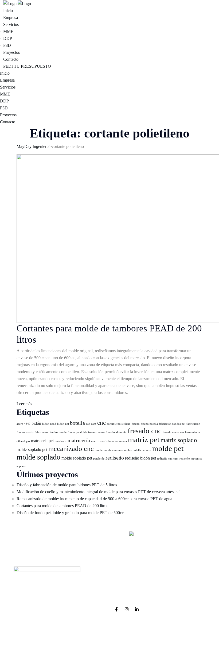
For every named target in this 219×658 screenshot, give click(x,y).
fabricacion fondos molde (51, 432)
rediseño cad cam (167, 458)
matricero (61, 441)
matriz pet (143, 439)
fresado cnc (144, 431)
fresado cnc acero (173, 432)
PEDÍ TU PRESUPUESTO (27, 66)
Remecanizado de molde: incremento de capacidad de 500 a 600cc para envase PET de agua (94, 498)
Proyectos (11, 52)
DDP (7, 38)
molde (99, 450)
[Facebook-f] (116, 609)
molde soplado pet (76, 458)
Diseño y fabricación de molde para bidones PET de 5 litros (67, 485)
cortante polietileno (119, 423)
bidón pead (49, 423)
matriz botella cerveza (113, 441)
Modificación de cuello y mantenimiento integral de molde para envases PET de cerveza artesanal (99, 491)
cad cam (91, 423)
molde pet (167, 448)
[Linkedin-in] (136, 609)
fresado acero (96, 432)
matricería (79, 440)
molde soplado (38, 457)
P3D (7, 45)
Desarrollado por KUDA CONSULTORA (109, 645)
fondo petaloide (77, 432)
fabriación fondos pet (172, 423)
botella (77, 423)
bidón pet (63, 423)
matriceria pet (42, 440)
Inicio (8, 10)
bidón (36, 423)
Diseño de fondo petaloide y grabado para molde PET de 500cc (70, 512)
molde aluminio (113, 450)
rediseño (114, 458)
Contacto (10, 59)
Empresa (10, 17)
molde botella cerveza (137, 450)
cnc (101, 422)
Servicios (11, 24)
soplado (21, 466)
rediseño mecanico (190, 458)
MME (8, 31)
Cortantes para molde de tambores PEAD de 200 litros (62, 505)
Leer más (24, 403)
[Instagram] (126, 609)
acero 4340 (23, 423)
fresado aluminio (116, 432)
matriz (95, 441)
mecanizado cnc (71, 449)
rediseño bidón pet (140, 458)
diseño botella (149, 423)
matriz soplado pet (32, 449)
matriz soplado (179, 440)
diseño (136, 423)
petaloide (98, 458)
